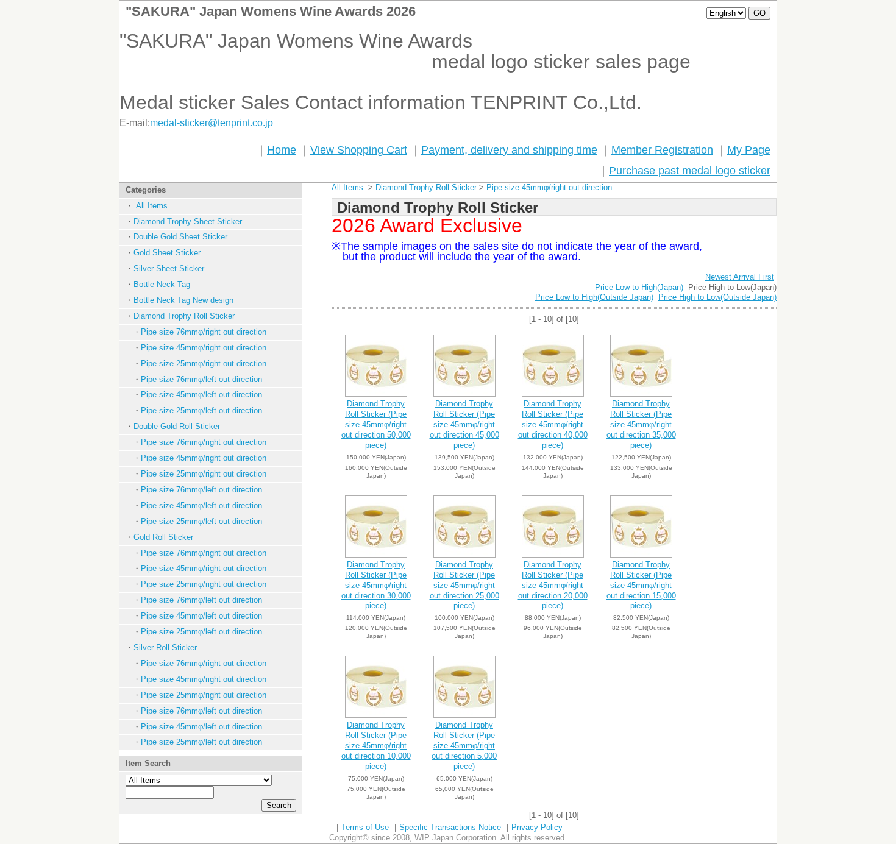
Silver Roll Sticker (165, 647)
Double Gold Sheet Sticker (180, 236)
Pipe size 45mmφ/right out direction (203, 347)
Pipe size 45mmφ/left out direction (201, 394)
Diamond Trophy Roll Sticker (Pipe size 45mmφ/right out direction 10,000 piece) (376, 745)
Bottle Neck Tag (161, 284)
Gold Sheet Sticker (167, 252)
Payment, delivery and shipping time (509, 150)
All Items (150, 205)
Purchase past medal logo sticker (689, 171)
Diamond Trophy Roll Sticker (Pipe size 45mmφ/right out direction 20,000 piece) (553, 585)
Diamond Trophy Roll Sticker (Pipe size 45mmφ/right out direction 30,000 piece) (376, 585)
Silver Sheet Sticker (168, 268)
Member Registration (662, 150)
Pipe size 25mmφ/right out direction (203, 363)
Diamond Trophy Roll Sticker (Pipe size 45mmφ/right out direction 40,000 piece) (553, 424)
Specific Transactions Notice (450, 827)
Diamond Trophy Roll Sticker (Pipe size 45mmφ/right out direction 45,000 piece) (464, 424)
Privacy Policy (537, 827)
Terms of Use (365, 827)
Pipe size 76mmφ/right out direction (203, 331)
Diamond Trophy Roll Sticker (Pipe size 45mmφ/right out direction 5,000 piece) (464, 745)
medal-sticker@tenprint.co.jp (211, 123)
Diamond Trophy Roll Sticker (184, 316)
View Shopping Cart (358, 150)
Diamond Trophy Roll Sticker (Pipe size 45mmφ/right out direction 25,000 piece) (464, 585)
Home (281, 150)
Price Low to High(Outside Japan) (594, 297)
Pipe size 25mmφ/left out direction (201, 410)
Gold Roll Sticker (163, 537)
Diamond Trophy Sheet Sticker (187, 221)
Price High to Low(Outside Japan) (717, 297)
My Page (748, 150)
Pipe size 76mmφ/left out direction (201, 379)
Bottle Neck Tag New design (183, 300)
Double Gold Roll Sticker (176, 426)
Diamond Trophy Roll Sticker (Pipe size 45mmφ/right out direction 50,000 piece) (376, 424)
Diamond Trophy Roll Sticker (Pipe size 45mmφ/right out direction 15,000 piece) (641, 585)
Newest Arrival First (739, 277)
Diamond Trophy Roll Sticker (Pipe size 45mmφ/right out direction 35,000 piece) (641, 424)
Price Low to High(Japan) (639, 287)
